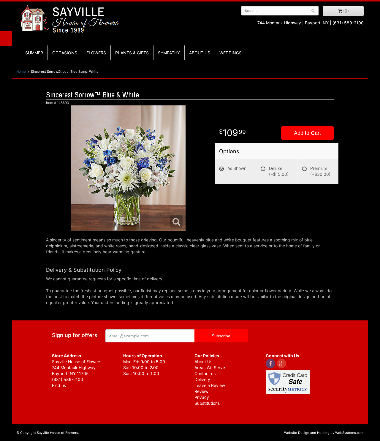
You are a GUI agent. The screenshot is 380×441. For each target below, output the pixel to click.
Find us (59, 385)
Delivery (202, 379)
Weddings (230, 52)
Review (201, 391)
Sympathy (169, 52)
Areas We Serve (209, 367)
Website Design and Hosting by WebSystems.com (324, 433)
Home (21, 71)
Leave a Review (209, 385)
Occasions (64, 52)
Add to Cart (307, 133)
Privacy (201, 397)
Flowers (96, 52)
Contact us (205, 373)
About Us (203, 361)
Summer (34, 52)
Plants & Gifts (132, 52)
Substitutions (207, 403)
